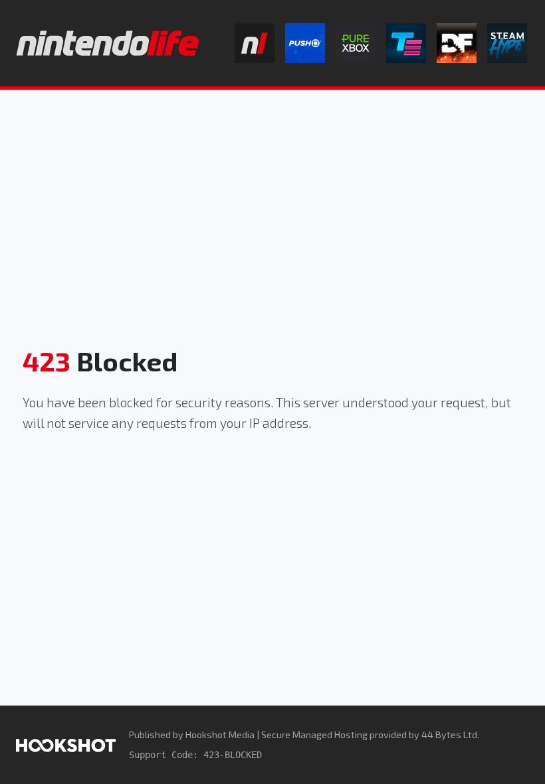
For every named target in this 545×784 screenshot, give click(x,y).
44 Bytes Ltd (449, 734)
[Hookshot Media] (66, 744)
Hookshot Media (220, 734)
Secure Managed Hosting (314, 734)
